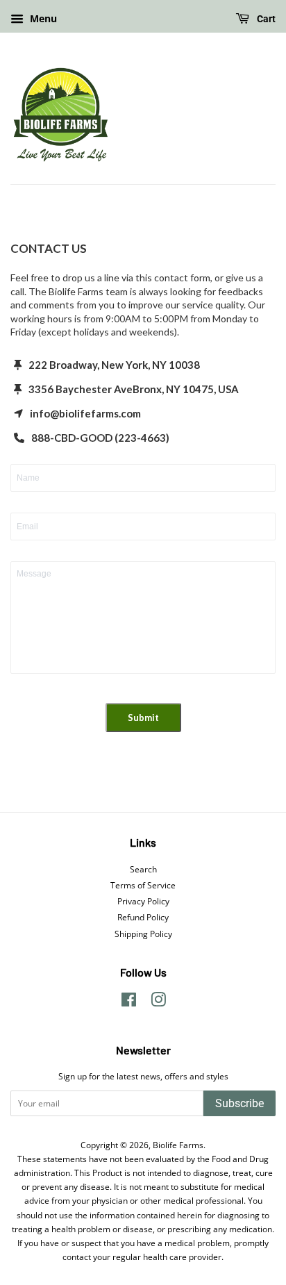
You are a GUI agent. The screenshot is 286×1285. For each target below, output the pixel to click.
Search (143, 868)
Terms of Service (143, 884)
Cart (265, 18)
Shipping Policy (143, 933)
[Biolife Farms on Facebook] (129, 1002)
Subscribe (239, 1103)
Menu (42, 18)
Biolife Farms (178, 1144)
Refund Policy (143, 916)
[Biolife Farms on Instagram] (158, 1002)
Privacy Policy (143, 900)
